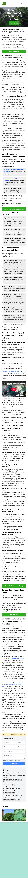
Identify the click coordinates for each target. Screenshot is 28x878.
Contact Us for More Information (14, 209)
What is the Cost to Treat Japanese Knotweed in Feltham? (12, 792)
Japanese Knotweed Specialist (11, 371)
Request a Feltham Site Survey (14, 586)
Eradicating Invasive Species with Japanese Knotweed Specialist (12, 798)
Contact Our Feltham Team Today (12, 795)
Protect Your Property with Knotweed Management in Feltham (13, 785)
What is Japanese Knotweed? (11, 773)
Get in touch (14, 23)
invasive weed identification (17, 658)
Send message (14, 763)
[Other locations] (20, 3)
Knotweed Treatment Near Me (11, 788)
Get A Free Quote (14, 51)
